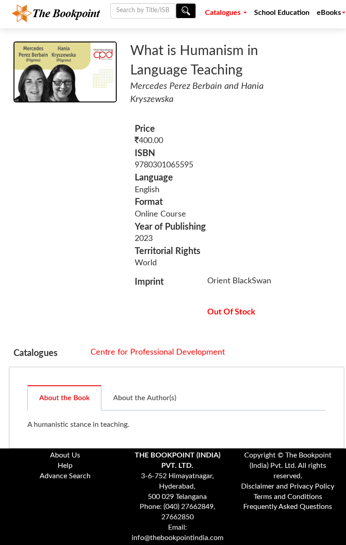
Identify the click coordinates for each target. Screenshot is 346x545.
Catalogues (223, 12)
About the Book (64, 398)
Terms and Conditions (288, 496)
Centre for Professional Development (158, 352)
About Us (65, 455)
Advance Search (65, 476)
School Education (282, 12)
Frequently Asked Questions (287, 506)
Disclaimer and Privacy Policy (287, 486)
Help (65, 465)
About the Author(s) (144, 398)
